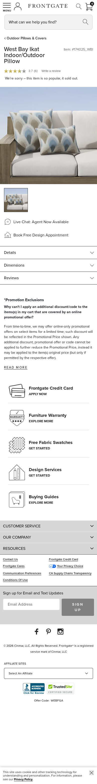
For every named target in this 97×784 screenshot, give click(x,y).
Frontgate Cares (14, 566)
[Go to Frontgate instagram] (60, 631)
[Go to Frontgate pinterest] (48, 631)
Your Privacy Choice (70, 566)
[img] (48, 135)
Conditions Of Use (15, 580)
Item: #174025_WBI (78, 49)
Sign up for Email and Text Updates (33, 593)
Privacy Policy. (23, 779)
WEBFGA (57, 700)
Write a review (51, 71)
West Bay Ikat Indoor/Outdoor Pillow (24, 55)
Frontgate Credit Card (63, 559)
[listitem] (16, 200)
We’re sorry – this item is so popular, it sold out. (41, 78)
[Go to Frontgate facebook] (37, 631)
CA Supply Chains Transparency (70, 573)
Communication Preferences (22, 573)
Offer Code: (42, 700)
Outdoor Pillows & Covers (27, 38)
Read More (15, 367)
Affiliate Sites (15, 663)
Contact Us (10, 559)
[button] (7, 7)
